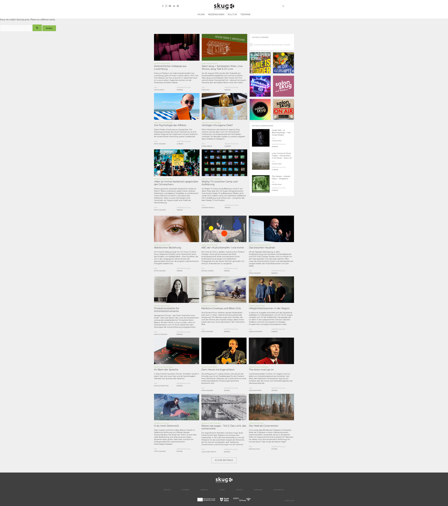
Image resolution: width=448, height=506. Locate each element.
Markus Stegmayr (160, 334)
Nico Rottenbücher (161, 386)
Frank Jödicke (207, 146)
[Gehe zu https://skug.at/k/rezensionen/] (272, 126)
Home (156, 63)
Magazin (167, 490)
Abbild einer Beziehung (167, 247)
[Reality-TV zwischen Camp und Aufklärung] (224, 162)
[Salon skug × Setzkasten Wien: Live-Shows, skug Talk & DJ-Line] (224, 47)
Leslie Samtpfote (255, 390)
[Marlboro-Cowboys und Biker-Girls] (224, 289)
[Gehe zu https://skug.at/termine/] (272, 37)
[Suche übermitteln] (37, 27)
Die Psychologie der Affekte (170, 125)
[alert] (271, 44)
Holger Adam (277, 141)
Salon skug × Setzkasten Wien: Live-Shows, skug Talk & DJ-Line (222, 67)
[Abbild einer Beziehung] (176, 228)
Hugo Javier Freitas (208, 452)
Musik (201, 14)
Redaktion (205, 90)
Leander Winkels (208, 207)
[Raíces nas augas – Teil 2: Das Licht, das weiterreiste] (224, 406)
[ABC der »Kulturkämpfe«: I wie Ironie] (224, 228)
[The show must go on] (271, 350)
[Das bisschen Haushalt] (271, 228)
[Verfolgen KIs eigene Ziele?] (224, 106)
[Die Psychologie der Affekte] (177, 106)
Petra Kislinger (160, 144)
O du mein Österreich (166, 425)
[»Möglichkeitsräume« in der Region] (271, 289)
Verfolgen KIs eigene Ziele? (217, 125)
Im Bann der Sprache (166, 369)
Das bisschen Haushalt (262, 247)
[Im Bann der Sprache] (176, 350)
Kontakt (239, 490)
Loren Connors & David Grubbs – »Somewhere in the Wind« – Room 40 (282, 155)
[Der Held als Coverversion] (271, 406)
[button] (283, 6)
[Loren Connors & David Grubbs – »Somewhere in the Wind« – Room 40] (261, 160)
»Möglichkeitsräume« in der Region (269, 308)
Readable (169, 122)
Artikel (167, 63)
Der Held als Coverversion (263, 425)
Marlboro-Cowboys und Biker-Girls (221, 308)
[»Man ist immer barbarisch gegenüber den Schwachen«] (177, 162)
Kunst (168, 245)
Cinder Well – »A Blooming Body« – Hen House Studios (281, 132)
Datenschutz (279, 490)
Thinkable (217, 122)
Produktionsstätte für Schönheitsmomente (166, 310)
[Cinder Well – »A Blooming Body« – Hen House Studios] (261, 137)
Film (167, 423)
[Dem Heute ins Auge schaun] (224, 350)
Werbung (204, 490)
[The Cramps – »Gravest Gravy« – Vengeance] (261, 183)
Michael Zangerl (207, 271)
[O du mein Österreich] (176, 406)
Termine (245, 14)
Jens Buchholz (254, 449)
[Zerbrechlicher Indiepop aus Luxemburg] (177, 47)
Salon (222, 490)
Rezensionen (216, 14)
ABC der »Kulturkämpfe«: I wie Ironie (222, 247)
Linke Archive (266, 245)
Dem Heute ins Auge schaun (217, 369)
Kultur (232, 14)
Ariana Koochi (159, 90)
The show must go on (261, 369)
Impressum (258, 490)
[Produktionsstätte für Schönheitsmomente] (176, 289)
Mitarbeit (185, 490)
